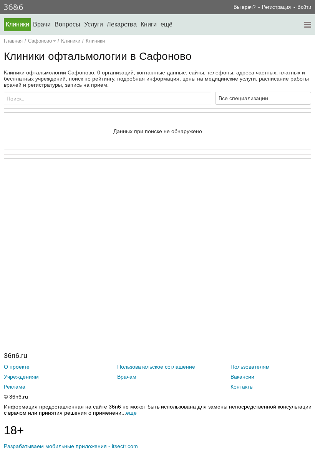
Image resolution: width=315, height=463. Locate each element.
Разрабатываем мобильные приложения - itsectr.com (71, 446)
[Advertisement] (157, 239)
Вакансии (242, 377)
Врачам (126, 377)
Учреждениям (21, 377)
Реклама (14, 387)
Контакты (242, 387)
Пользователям (250, 367)
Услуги (93, 24)
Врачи (42, 24)
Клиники (17, 24)
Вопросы (67, 24)
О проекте (17, 367)
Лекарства (122, 24)
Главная (13, 41)
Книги (149, 24)
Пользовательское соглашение (156, 367)
